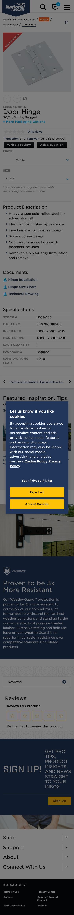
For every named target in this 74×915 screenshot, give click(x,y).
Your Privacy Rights (37, 480)
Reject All (37, 492)
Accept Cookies (37, 504)
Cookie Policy (35, 461)
